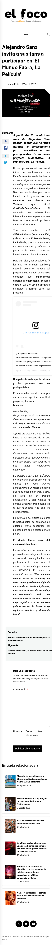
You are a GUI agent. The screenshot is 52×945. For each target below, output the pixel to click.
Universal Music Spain (40, 371)
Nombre (17, 731)
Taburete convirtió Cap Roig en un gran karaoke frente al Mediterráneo (32, 801)
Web (40, 731)
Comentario (20, 689)
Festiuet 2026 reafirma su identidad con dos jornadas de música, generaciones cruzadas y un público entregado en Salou (31, 872)
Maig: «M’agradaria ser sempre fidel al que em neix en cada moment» (31, 895)
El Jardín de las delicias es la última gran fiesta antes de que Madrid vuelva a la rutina (32, 779)
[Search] (48, 34)
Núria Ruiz (13, 84)
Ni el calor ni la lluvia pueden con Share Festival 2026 (30, 822)
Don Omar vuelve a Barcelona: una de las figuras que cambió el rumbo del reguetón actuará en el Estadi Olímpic (31, 847)
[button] (26, 34)
